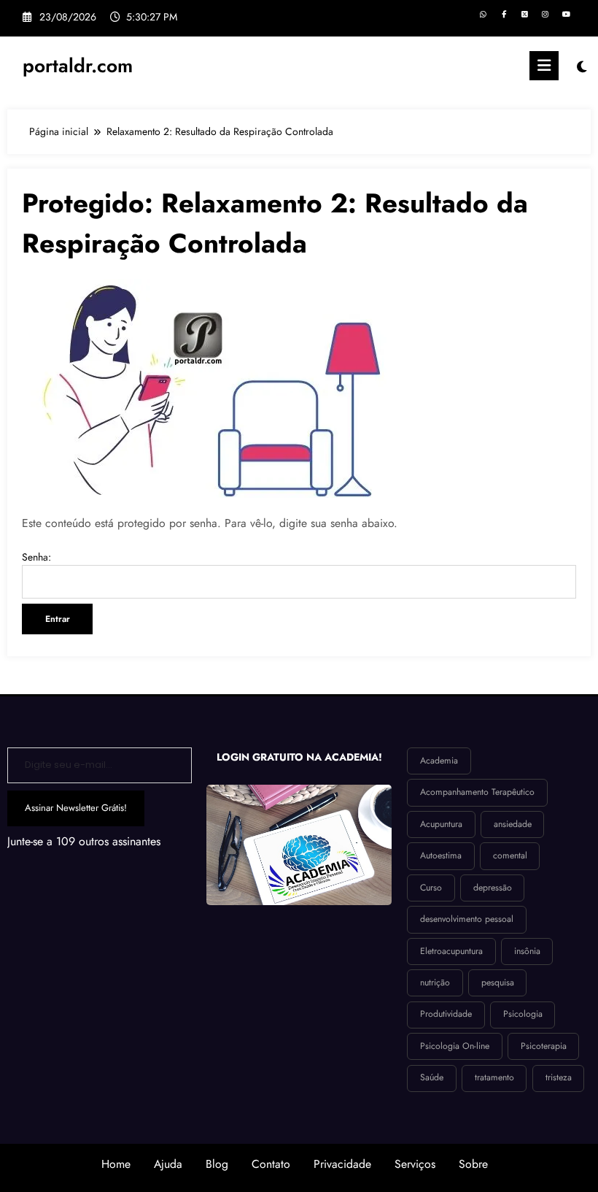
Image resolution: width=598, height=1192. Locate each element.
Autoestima (441, 855)
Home (116, 1164)
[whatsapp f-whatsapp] (483, 15)
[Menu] (544, 65)
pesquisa (497, 982)
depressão (492, 887)
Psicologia (523, 1013)
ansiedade (513, 824)
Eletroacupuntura (451, 951)
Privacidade (342, 1164)
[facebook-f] (503, 15)
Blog (217, 1164)
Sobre (473, 1164)
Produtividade (446, 1013)
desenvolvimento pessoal (466, 919)
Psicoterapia (544, 1046)
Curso (431, 887)
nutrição (435, 982)
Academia (439, 760)
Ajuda (168, 1164)
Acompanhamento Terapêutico (477, 792)
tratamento (494, 1077)
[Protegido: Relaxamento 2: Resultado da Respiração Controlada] (204, 387)
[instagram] (545, 15)
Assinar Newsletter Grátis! (76, 808)
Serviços (415, 1164)
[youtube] (566, 15)
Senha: (36, 557)
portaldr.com (78, 66)
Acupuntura (441, 824)
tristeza (558, 1077)
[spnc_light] (581, 67)
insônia (527, 951)
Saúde (431, 1077)
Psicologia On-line (454, 1046)
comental (510, 855)
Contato (271, 1164)
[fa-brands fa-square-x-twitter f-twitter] (524, 15)
